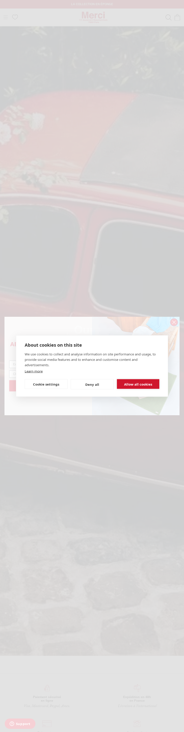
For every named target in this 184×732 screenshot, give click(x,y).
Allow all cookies (138, 384)
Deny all (92, 384)
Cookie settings (46, 384)
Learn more (34, 371)
